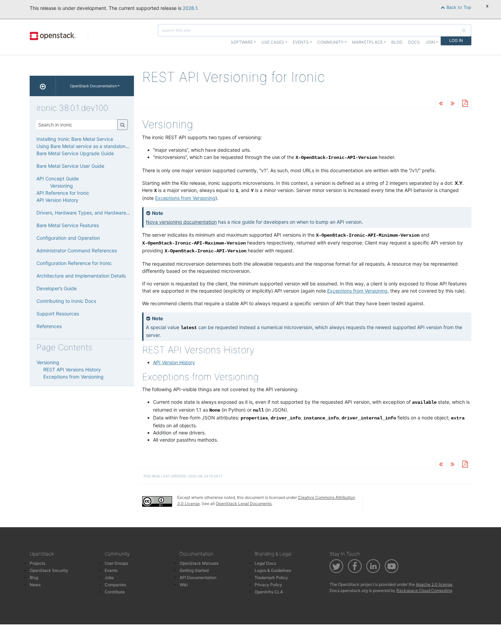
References (49, 326)
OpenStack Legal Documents (244, 503)
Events (111, 570)
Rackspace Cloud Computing (424, 590)
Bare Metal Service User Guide (70, 166)
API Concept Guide (57, 178)
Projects (37, 563)
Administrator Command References (76, 250)
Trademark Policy (271, 577)
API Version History (174, 362)
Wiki (184, 584)
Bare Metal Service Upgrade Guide (75, 153)
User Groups (116, 563)
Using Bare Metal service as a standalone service (91, 146)
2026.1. (191, 8)
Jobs (109, 577)
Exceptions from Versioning (185, 198)
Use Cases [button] (272, 42)
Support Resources (57, 313)
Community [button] (330, 42)
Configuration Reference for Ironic (74, 263)
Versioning (61, 186)
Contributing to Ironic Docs (66, 301)
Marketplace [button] (367, 42)
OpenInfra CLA (269, 591)
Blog (397, 42)
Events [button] (301, 42)
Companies (115, 584)
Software (242, 42)
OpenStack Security (49, 570)
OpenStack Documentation (93, 86)
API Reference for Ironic (62, 193)
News (35, 584)
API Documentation (198, 577)
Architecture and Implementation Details (81, 276)
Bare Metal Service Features (67, 225)
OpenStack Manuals (199, 563)
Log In (456, 40)
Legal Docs (265, 563)
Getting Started (194, 570)
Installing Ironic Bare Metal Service (74, 139)
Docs (414, 42)
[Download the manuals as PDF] (464, 104)
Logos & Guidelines (273, 570)
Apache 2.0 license (434, 584)
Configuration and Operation (68, 238)
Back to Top (458, 7)
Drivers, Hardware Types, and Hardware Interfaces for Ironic (103, 213)
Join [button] (430, 42)
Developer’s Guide (56, 288)
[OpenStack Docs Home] (43, 86)
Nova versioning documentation (181, 222)
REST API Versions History (72, 369)
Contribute (115, 591)
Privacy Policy (268, 584)
